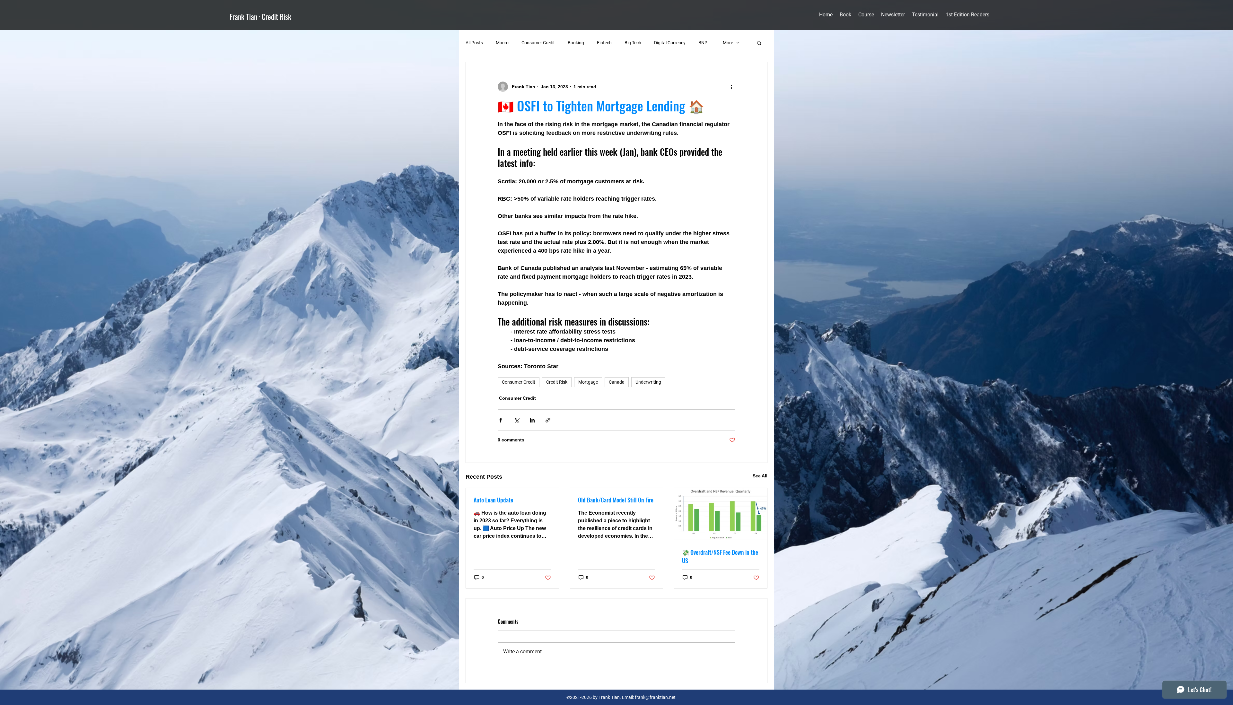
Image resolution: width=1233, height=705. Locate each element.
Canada (617, 382)
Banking (576, 42)
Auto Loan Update (493, 500)
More (728, 42)
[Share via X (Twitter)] (516, 420)
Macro (502, 42)
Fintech (604, 42)
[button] (759, 42)
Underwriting (648, 382)
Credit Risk (556, 382)
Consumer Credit (538, 42)
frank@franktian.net (655, 697)
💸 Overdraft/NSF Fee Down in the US (720, 556)
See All (760, 475)
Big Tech (633, 42)
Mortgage (588, 382)
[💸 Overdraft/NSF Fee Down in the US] (720, 514)
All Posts (474, 42)
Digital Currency (670, 42)
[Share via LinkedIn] (532, 420)
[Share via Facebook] (501, 420)
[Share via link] (548, 420)
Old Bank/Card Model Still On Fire (615, 500)
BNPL (704, 42)
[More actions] (731, 87)
